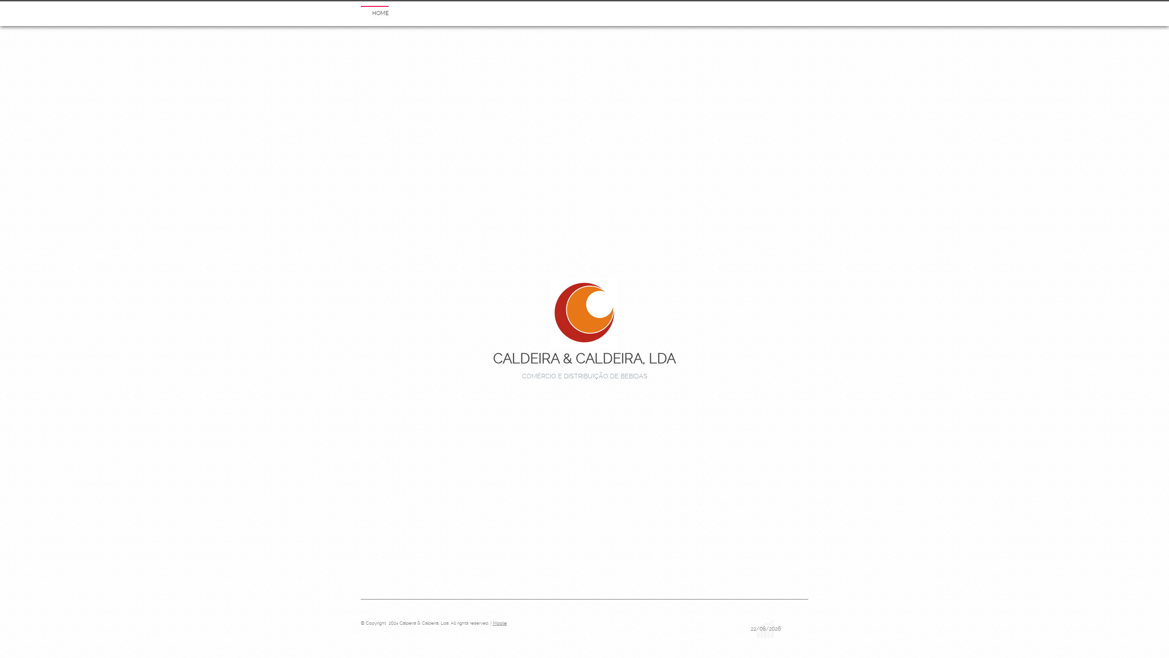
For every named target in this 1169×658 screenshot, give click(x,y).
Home (380, 13)
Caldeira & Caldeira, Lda (584, 359)
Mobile (500, 623)
